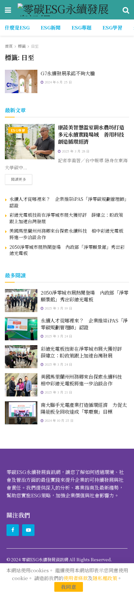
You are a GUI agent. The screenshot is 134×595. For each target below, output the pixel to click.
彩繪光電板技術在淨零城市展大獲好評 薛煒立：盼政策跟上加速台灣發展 (66, 218)
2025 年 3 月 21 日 (58, 392)
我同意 (68, 586)
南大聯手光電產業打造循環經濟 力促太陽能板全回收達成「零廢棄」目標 (84, 408)
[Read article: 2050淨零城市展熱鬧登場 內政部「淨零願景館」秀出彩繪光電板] (21, 300)
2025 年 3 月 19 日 (58, 308)
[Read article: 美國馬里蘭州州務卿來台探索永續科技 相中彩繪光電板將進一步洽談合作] (21, 384)
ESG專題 (81, 27)
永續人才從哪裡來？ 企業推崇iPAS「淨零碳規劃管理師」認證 (68, 202)
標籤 (22, 46)
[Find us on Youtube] (28, 530)
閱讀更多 (21, 178)
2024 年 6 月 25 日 (58, 81)
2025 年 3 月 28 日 (75, 151)
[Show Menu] (8, 9)
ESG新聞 (50, 27)
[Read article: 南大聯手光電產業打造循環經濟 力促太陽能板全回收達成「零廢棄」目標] (21, 413)
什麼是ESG (17, 27)
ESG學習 (112, 27)
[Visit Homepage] (67, 9)
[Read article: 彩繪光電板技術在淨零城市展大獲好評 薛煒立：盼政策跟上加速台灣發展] (21, 357)
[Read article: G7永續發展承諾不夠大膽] (21, 81)
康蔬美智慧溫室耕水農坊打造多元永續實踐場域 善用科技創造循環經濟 (91, 135)
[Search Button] (126, 9)
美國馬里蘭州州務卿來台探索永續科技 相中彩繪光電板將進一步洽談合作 (66, 233)
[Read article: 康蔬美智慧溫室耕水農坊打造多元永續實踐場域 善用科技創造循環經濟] (30, 141)
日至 (35, 46)
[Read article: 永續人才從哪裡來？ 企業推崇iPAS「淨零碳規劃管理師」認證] (21, 328)
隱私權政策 (105, 578)
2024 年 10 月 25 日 (59, 420)
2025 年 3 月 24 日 (58, 336)
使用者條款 (75, 578)
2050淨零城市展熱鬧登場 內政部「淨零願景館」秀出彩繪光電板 (67, 250)
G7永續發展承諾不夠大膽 (68, 73)
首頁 (9, 46)
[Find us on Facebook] (13, 530)
